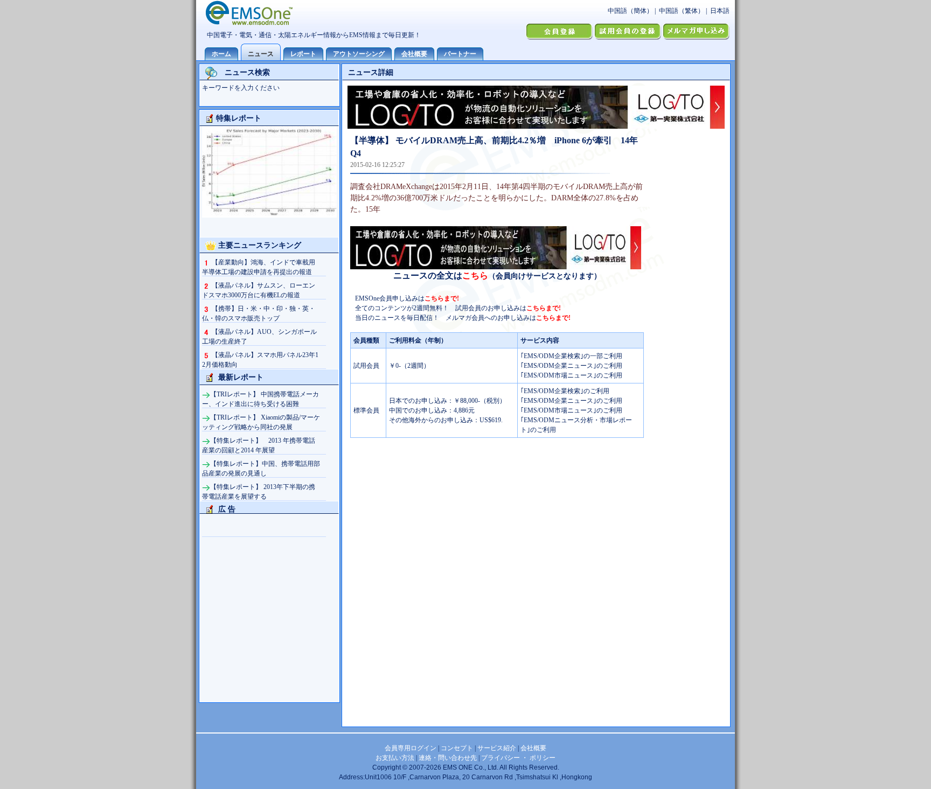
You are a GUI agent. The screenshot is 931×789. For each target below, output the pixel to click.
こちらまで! (442, 298)
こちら (475, 275)
